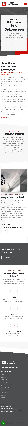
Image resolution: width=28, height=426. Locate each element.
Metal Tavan (3, 395)
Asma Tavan (4, 379)
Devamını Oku (4, 117)
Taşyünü (3, 397)
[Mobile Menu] (25, 4)
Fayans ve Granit (4, 392)
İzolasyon (3, 389)
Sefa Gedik (23, 422)
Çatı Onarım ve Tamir (5, 387)
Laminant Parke (4, 394)
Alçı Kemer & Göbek (5, 376)
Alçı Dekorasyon (4, 377)
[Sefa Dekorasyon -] (9, 3)
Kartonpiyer (3, 380)
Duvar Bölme (4, 382)
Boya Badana (4, 390)
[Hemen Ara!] (3, 423)
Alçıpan (2, 374)
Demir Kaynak (4, 385)
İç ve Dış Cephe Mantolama (6, 384)
